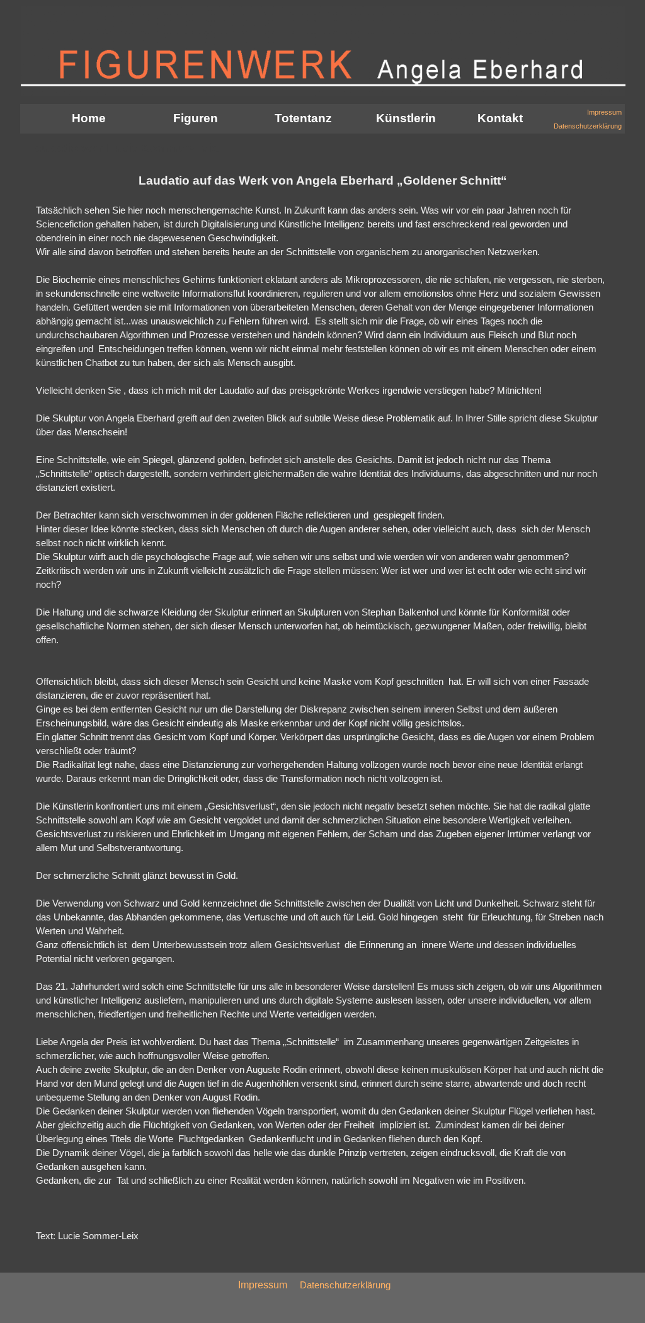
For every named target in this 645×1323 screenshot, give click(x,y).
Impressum (604, 112)
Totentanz (303, 118)
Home (89, 118)
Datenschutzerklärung (588, 126)
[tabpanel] (561, 118)
